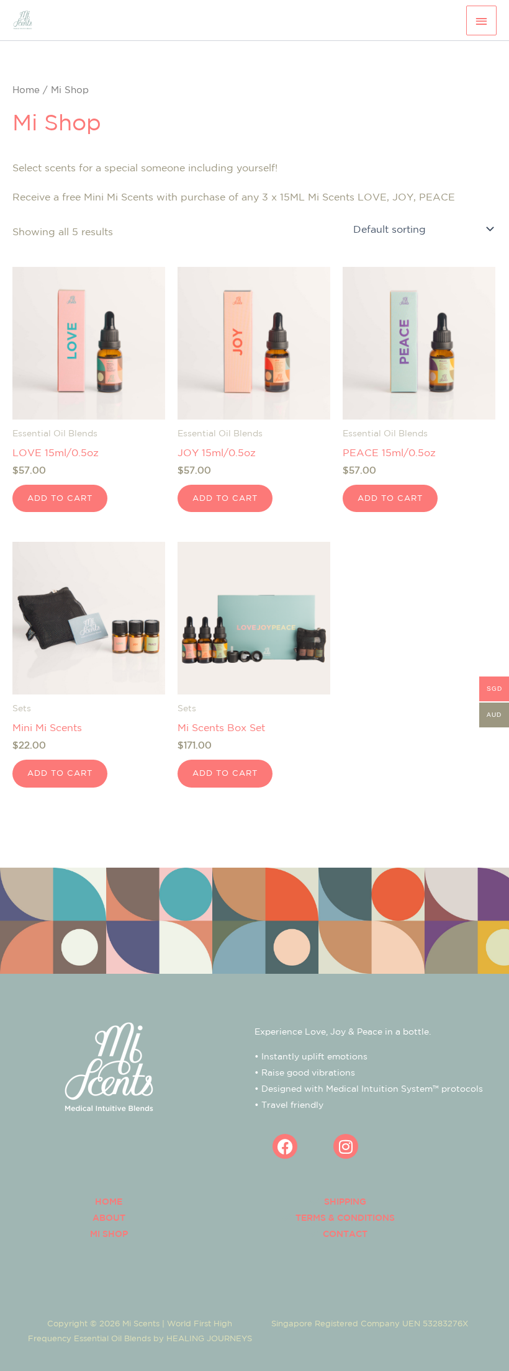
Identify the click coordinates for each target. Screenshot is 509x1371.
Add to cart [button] (59, 498)
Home (26, 89)
